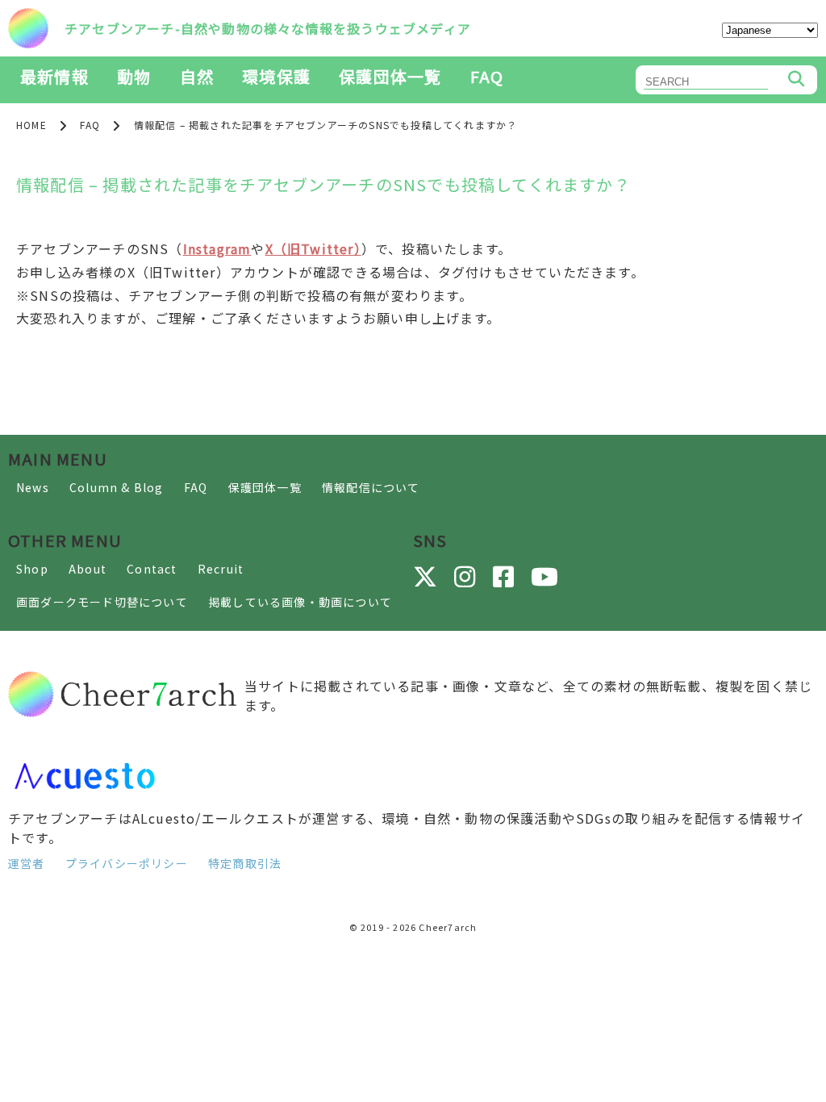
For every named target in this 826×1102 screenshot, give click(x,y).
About (87, 569)
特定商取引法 (245, 863)
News (32, 487)
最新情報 (54, 76)
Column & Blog (116, 487)
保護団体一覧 (390, 76)
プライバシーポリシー (126, 863)
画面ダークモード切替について (102, 602)
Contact (152, 569)
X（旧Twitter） (313, 248)
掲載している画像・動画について (300, 602)
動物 (134, 76)
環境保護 (276, 76)
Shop (32, 569)
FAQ (487, 76)
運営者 (26, 863)
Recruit (221, 569)
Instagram (217, 248)
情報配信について (371, 487)
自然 (197, 76)
